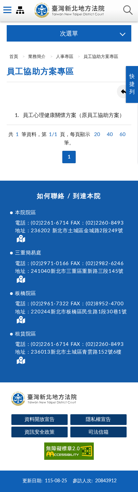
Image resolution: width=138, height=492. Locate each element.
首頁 (13, 57)
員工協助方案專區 (100, 57)
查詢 (128, 10)
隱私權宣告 (98, 419)
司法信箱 (98, 432)
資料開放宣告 (39, 419)
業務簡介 (37, 57)
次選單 (69, 34)
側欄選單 (6, 10)
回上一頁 (123, 91)
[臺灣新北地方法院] (69, 10)
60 (123, 134)
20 (97, 134)
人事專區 (64, 57)
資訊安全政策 (39, 432)
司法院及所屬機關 (20, 10)
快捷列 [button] (132, 84)
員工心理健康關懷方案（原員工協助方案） (70, 115)
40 (110, 134)
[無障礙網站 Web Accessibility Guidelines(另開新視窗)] (69, 452)
